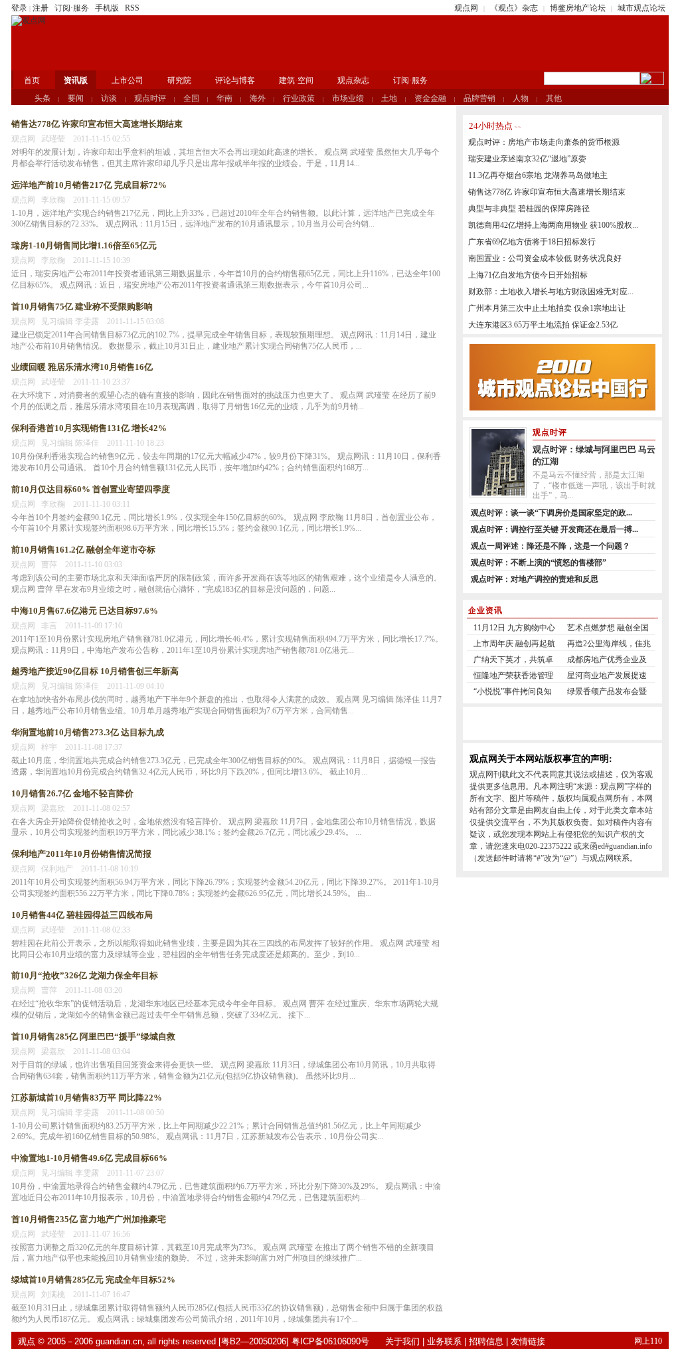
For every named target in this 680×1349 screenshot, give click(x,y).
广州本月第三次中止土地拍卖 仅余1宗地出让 (547, 308)
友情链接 (528, 1341)
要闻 (76, 98)
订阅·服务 (71, 8)
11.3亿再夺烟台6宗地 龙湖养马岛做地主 (538, 175)
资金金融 (430, 98)
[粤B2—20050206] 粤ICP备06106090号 (293, 1341)
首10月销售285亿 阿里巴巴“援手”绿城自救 (93, 1036)
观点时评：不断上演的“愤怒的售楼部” (538, 562)
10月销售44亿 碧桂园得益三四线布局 (82, 915)
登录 (19, 8)
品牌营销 (479, 98)
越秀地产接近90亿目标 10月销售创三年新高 (95, 671)
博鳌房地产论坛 (578, 8)
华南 (224, 98)
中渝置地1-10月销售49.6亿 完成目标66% (89, 1158)
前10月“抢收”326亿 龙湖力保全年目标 (84, 975)
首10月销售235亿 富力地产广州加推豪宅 (88, 1219)
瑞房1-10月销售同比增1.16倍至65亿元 (84, 245)
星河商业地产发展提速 (607, 675)
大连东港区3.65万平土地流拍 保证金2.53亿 (543, 324)
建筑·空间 (296, 80)
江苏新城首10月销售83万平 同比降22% (86, 1098)
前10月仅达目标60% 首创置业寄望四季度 (90, 489)
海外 (258, 98)
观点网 (466, 8)
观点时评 (150, 98)
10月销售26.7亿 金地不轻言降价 (72, 793)
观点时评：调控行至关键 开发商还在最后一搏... (554, 529)
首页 (32, 80)
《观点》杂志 (514, 8)
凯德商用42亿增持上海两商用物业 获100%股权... (553, 225)
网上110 (648, 1341)
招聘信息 (486, 1341)
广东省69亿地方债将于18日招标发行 (532, 241)
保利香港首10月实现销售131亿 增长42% (89, 428)
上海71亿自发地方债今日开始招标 (528, 275)
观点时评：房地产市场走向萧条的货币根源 (544, 142)
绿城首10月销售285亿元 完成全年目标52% (93, 1280)
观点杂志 (353, 80)
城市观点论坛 (641, 8)
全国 (191, 98)
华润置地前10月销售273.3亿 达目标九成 (87, 732)
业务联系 (444, 1341)
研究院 (179, 80)
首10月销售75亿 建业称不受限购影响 (82, 307)
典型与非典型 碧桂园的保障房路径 (529, 208)
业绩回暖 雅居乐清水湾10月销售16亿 (82, 367)
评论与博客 (235, 80)
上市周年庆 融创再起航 (514, 643)
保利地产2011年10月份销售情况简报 (81, 854)
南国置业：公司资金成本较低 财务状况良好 (545, 258)
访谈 (109, 98)
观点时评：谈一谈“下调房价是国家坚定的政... (551, 512)
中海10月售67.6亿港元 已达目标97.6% (84, 611)
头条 (42, 98)
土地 (389, 98)
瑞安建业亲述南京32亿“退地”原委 (527, 158)
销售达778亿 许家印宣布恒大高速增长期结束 (97, 124)
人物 (521, 98)
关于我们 (402, 1341)
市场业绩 (348, 98)
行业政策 (299, 98)
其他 (554, 98)
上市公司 (127, 80)
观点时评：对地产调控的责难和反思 (534, 579)
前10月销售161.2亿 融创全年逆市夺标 (83, 550)
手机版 (107, 8)
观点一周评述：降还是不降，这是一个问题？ (550, 546)
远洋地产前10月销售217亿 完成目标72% (89, 185)
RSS (132, 8)
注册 (40, 8)
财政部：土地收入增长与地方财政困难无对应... (551, 291)
